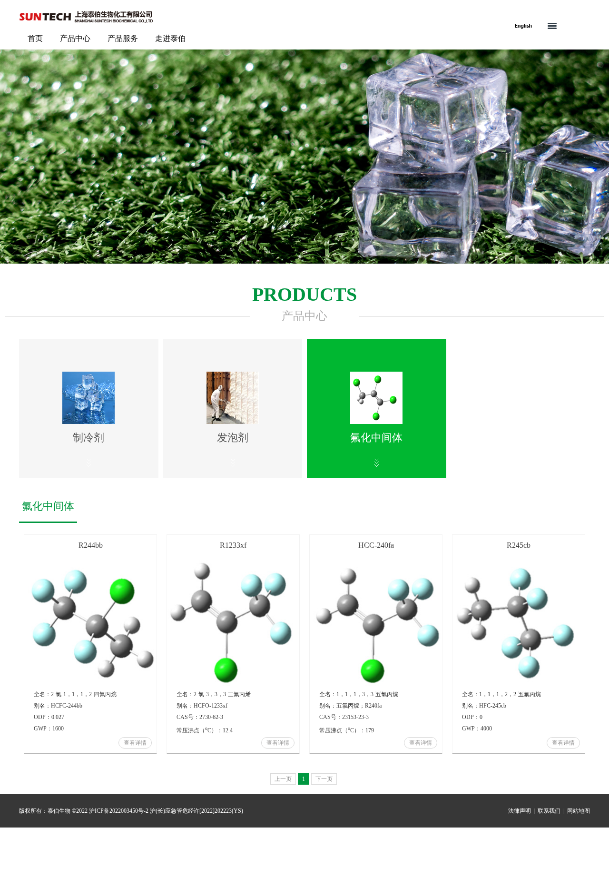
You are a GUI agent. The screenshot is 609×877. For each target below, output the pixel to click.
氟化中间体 (48, 506)
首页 (35, 38)
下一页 (324, 779)
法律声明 (519, 811)
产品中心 (75, 38)
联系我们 (549, 811)
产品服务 (123, 38)
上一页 (283, 779)
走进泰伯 (170, 38)
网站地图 (578, 811)
